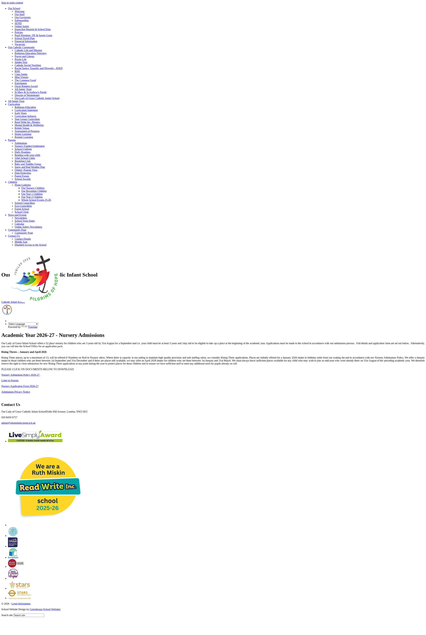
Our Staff (19, 14)
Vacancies (20, 44)
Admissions (21, 143)
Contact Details (23, 238)
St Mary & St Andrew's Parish (30, 92)
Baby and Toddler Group (28, 164)
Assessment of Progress (27, 131)
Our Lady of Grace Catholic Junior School (37, 98)
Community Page (17, 229)
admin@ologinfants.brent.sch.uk (18, 423)
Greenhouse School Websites (45, 609)
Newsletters (21, 217)
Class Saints (21, 74)
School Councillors (25, 203)
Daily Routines (22, 152)
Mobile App (21, 241)
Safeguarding (22, 20)
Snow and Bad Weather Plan (30, 167)
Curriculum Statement (26, 110)
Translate (32, 327)
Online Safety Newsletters (28, 226)
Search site (7, 615)
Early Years (21, 113)
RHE (17, 71)
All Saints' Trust (23, 89)
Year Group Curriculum (27, 119)
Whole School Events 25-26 (36, 200)
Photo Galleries (23, 185)
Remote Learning (24, 137)
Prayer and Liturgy (24, 56)
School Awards (23, 179)
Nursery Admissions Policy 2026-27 (20, 374)
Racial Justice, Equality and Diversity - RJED (39, 68)
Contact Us (14, 235)
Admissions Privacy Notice (15, 391)
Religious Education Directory (31, 53)
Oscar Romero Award (26, 86)
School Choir (22, 212)
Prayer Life (20, 59)
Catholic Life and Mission (28, 50)
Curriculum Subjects (25, 116)
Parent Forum (22, 176)
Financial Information (26, 41)
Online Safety (22, 26)
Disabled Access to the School (30, 244)
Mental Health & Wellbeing (29, 125)
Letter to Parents (9, 380)
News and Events (17, 214)
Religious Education (25, 107)
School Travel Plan (25, 38)
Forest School (22, 209)
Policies (19, 32)
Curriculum (14, 104)
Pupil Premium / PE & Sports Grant (33, 35)
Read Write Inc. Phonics (27, 122)
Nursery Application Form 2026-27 (19, 386)
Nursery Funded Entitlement (29, 146)
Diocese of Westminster (27, 95)
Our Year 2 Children (32, 197)
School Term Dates (25, 220)
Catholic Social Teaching (28, 65)
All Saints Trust (16, 101)
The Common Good (25, 80)
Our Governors (23, 17)
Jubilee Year (21, 62)
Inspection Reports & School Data (33, 29)
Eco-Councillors (23, 206)
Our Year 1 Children (32, 194)
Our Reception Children (34, 191)
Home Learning (23, 134)
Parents (12, 140)
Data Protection (23, 173)
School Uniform (23, 149)
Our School (14, 8)
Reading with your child (27, 155)
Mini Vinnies (21, 77)
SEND (18, 23)
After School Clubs (25, 158)
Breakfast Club (22, 161)
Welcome (19, 11)
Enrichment (21, 83)
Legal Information (20, 603)
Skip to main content (12, 2)
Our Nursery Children (32, 188)
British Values (22, 128)
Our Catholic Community (21, 47)
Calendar (19, 223)
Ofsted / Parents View (26, 170)
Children (12, 182)
